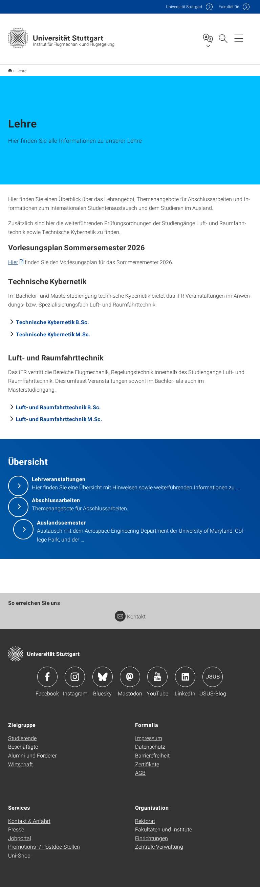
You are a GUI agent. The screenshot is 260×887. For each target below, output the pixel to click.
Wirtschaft (20, 764)
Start (10, 70)
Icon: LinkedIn (185, 677)
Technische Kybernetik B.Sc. (52, 322)
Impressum (148, 738)
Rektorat (145, 820)
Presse (16, 829)
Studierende (22, 738)
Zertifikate (147, 764)
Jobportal (19, 838)
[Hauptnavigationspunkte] (239, 38)
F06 (229, 6)
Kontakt (136, 616)
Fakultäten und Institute (163, 829)
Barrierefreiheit (152, 755)
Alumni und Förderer (32, 755)
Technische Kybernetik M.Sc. (53, 334)
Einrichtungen (151, 838)
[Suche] (223, 38)
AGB (140, 772)
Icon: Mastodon (130, 677)
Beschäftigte (23, 746)
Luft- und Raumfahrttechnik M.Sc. (59, 418)
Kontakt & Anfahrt (29, 820)
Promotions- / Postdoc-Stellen (44, 846)
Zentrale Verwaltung (159, 846)
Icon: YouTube (157, 677)
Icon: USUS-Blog (212, 677)
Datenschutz (150, 746)
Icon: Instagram (75, 677)
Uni (184, 6)
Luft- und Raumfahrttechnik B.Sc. (58, 407)
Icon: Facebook (47, 677)
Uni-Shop (19, 855)
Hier (13, 261)
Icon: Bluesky (102, 677)
